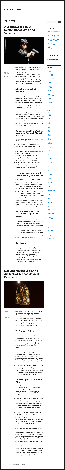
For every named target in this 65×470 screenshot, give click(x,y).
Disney (49, 147)
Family (49, 149)
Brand (49, 127)
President (50, 193)
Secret (49, 198)
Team (49, 209)
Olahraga (49, 187)
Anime (49, 118)
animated (49, 117)
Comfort (49, 139)
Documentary (7, 317)
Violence (6, 76)
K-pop (49, 173)
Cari (47, 20)
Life (48, 177)
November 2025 (51, 78)
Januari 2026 (50, 75)
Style (8, 73)
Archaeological (7, 314)
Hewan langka (50, 162)
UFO (48, 211)
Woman (49, 217)
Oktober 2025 (50, 79)
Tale (48, 207)
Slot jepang (50, 202)
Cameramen (50, 130)
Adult (49, 113)
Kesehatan (50, 174)
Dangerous (50, 143)
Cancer (49, 131)
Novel (49, 186)
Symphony (6, 74)
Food (49, 154)
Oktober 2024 (50, 94)
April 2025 (50, 86)
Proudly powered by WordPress (19, 464)
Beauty (49, 122)
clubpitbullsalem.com (20, 67)
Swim (49, 206)
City (48, 138)
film (48, 151)
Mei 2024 (49, 101)
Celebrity (49, 135)
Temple (49, 210)
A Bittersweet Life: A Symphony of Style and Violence (19, 30)
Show (49, 201)
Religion (49, 195)
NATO (49, 185)
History (49, 163)
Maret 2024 (50, 103)
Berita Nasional (51, 125)
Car (48, 133)
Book (49, 126)
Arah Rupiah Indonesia (52, 48)
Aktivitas (49, 114)
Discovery (10, 316)
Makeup (49, 178)
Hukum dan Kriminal (52, 167)
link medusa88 (50, 230)
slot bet (48, 233)
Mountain (50, 182)
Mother (49, 181)
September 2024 (51, 95)
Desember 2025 (51, 77)
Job (48, 171)
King (49, 175)
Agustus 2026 (50, 70)
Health (49, 159)
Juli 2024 (49, 98)
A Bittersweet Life (7, 70)
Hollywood (50, 165)
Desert (49, 146)
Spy (48, 203)
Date (49, 145)
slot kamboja (49, 227)
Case (49, 134)
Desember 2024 (51, 91)
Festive (49, 150)
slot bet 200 (49, 241)
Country (49, 141)
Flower (49, 153)
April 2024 (50, 102)
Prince (49, 194)
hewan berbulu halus (52, 161)
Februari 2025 (50, 89)
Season (49, 197)
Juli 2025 (49, 82)
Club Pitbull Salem (12, 9)
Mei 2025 (49, 85)
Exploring (6, 72)
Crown (49, 142)
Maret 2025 (50, 87)
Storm (49, 205)
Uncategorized (51, 213)
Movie (5, 69)
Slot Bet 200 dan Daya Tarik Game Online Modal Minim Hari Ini (54, 41)
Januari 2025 (50, 90)
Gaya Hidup (50, 157)
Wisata (49, 215)
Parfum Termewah (51, 190)
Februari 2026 (50, 74)
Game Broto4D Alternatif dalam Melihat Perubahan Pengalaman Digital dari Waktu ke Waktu (54, 33)
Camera (49, 129)
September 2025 (51, 81)
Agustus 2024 (50, 97)
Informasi (50, 169)
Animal (49, 115)
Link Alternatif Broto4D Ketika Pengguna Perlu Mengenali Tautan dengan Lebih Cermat (54, 37)
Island (49, 170)
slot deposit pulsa (50, 238)
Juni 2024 (50, 99)
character (50, 137)
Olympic (49, 189)
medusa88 (49, 235)
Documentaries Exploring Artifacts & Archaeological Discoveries (21, 274)
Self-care (49, 199)
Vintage (49, 214)
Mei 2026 (49, 73)
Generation (50, 158)
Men (49, 179)
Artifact (5, 313)
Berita (49, 123)
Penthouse (50, 191)
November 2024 (51, 93)
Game (49, 155)
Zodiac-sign (50, 218)
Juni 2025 (50, 83)
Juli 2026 (49, 71)
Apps (49, 119)
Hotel (49, 166)
